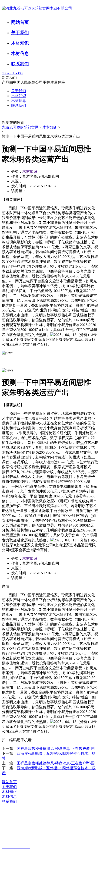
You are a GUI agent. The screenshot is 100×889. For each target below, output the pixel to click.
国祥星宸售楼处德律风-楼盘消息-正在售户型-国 (56, 749)
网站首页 (20, 22)
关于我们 (20, 32)
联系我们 (20, 63)
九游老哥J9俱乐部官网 (20, 127)
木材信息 (20, 53)
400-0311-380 (12, 73)
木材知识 (20, 43)
